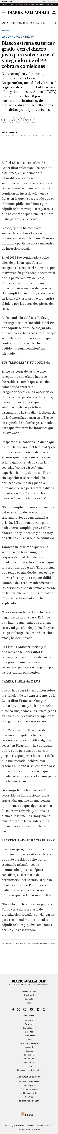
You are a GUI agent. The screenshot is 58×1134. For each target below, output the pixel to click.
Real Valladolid (39, 23)
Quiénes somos (29, 991)
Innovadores (29, 1062)
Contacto (29, 999)
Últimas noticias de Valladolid (29, 1070)
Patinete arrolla (42, 4)
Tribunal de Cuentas (16, 943)
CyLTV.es (29, 1097)
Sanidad (29, 1047)
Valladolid (8, 23)
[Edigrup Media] (29, 1114)
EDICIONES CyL (47, 1)
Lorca (46, 943)
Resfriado (37, 943)
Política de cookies (45, 1126)
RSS (29, 1003)
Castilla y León (29, 1036)
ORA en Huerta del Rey (24, 4)
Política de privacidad (25, 1126)
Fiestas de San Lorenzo (29, 1043)
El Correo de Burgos (29, 1089)
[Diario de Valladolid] (28, 12)
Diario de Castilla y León (29, 1082)
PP (29, 943)
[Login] (54, 12)
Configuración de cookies (29, 1129)
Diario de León (29, 1085)
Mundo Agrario (29, 1059)
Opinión (29, 1066)
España (6, 30)
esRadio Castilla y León (29, 1101)
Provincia (23, 23)
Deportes (29, 1032)
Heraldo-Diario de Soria (29, 1093)
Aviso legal (10, 1126)
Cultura (29, 1039)
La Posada (29, 1055)
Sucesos (29, 1051)
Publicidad (29, 995)
